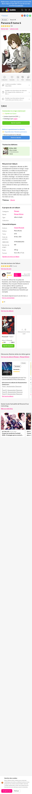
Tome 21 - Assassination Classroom (12, 394)
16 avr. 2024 (27, 274)
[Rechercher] (22, 10)
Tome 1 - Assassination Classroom (11, 386)
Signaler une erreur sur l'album (10, 256)
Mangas (16, 211)
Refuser (16, 791)
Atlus (3, 340)
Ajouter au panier (16, 123)
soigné (15, 119)
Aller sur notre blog (7, 408)
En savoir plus (19, 5)
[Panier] (25, 10)
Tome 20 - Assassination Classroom (12, 392)
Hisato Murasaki (19, 228)
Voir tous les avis (6, 269)
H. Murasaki (9, 340)
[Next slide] (28, 52)
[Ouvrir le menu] (3, 10)
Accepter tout (7, 791)
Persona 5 (5, 15)
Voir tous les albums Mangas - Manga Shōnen (15, 357)
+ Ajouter (12, 200)
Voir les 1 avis (4, 29)
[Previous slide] (4, 52)
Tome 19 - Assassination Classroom (12, 390)
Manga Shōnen (18, 214)
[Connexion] (29, 10)
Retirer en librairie (16, 137)
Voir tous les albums (7, 311)
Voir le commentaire (8, 298)
